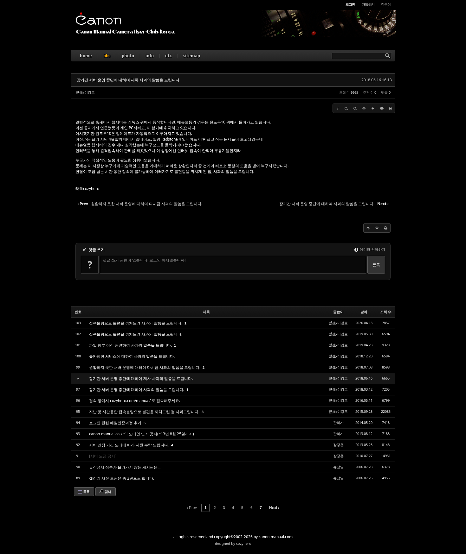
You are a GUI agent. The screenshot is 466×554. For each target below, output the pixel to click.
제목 (206, 311)
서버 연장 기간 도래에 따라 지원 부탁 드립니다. (129, 445)
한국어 (386, 4)
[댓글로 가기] (381, 108)
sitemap (191, 56)
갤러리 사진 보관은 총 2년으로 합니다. (121, 478)
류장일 (338, 466)
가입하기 (368, 4)
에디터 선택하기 (372, 249)
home (86, 56)
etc (168, 56)
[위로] (363, 108)
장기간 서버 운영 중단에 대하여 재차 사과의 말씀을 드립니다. (128, 80)
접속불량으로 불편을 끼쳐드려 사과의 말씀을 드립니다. (136, 323)
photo (128, 56)
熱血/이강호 (85, 92)
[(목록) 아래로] (372, 108)
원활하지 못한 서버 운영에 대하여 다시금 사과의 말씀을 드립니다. (145, 367)
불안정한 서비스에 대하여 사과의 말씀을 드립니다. (132, 356)
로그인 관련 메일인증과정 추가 (115, 422)
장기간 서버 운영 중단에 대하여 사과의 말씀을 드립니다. (137, 389)
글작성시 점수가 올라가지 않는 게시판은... (124, 467)
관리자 (338, 422)
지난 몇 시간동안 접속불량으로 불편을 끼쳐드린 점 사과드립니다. (144, 411)
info (150, 56)
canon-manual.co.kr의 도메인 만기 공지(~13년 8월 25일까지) (141, 434)
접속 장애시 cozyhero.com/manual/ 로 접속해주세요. (134, 400)
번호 (77, 311)
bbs (106, 56)
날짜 (363, 311)
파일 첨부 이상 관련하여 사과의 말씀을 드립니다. (131, 345)
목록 (85, 491)
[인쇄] (390, 108)
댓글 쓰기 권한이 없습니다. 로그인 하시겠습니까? (144, 260)
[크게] (346, 108)
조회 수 (386, 311)
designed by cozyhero (233, 543)
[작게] (355, 108)
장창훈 (338, 444)
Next (273, 508)
